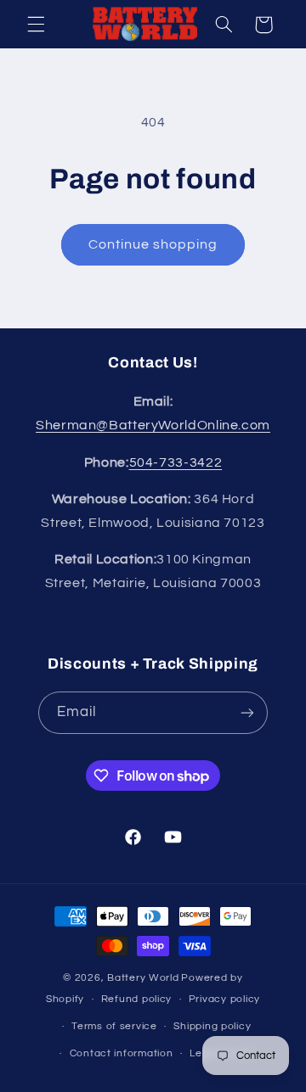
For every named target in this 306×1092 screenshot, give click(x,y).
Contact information (121, 1053)
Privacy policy (224, 999)
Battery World (143, 978)
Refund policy (137, 999)
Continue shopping (153, 244)
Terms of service (114, 1026)
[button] (35, 24)
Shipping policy (212, 1026)
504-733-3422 (176, 462)
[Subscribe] (247, 712)
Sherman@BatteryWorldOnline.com (153, 425)
